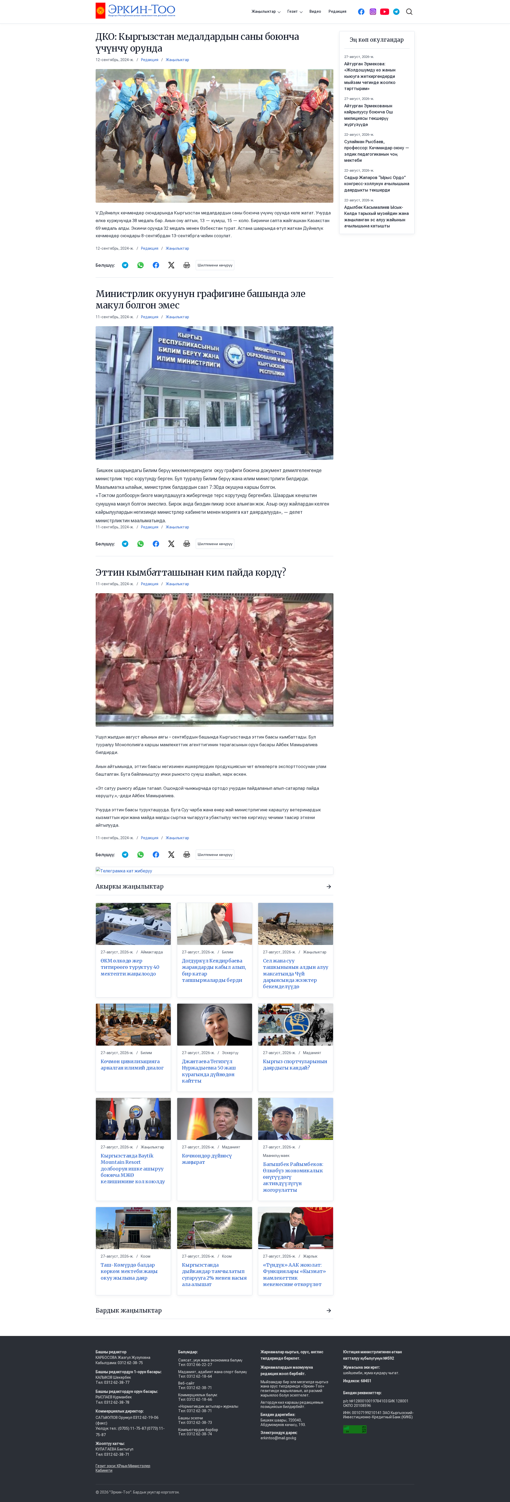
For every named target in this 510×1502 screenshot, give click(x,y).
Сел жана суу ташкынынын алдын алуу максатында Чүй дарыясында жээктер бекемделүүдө (295, 974)
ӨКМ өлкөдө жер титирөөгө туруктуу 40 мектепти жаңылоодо (130, 967)
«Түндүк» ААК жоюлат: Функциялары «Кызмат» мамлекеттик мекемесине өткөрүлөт (294, 1274)
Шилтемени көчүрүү (215, 265)
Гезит (292, 11)
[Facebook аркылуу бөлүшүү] (156, 265)
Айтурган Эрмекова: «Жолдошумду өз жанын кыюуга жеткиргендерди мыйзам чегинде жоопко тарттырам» (370, 76)
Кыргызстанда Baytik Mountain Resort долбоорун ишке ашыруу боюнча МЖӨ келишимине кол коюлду (133, 1169)
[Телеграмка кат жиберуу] (214, 871)
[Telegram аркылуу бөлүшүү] (125, 265)
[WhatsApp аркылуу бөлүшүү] (140, 265)
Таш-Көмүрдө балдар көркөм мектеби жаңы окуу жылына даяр (129, 1271)
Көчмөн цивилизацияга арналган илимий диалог (132, 1064)
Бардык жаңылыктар (129, 1310)
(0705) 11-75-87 (132, 1428)
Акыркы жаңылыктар (130, 886)
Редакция (337, 11)
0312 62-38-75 (131, 1363)
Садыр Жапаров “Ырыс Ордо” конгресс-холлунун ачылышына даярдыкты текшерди (376, 183)
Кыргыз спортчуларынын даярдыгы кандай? (295, 1064)
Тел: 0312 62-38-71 (112, 1454)
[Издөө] (409, 12)
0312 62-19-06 (145, 1417)
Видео (315, 11)
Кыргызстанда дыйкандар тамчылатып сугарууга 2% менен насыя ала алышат (214, 1274)
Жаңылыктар (264, 11)
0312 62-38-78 (116, 1402)
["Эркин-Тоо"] (135, 11)
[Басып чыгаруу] (186, 265)
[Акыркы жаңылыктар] (328, 886)
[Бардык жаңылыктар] (328, 1310)
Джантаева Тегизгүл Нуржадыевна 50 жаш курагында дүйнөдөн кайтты (209, 1071)
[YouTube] (384, 11)
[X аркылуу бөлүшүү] (171, 265)
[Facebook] (361, 11)
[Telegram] (396, 11)
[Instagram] (373, 11)
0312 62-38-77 (116, 1382)
